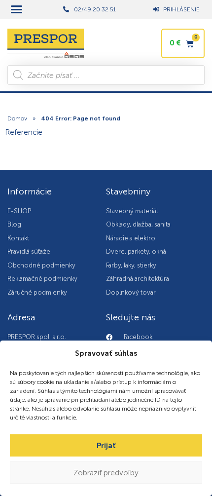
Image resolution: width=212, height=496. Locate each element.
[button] (16, 9)
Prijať (106, 445)
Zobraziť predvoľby (106, 472)
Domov (17, 118)
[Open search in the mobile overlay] (106, 75)
